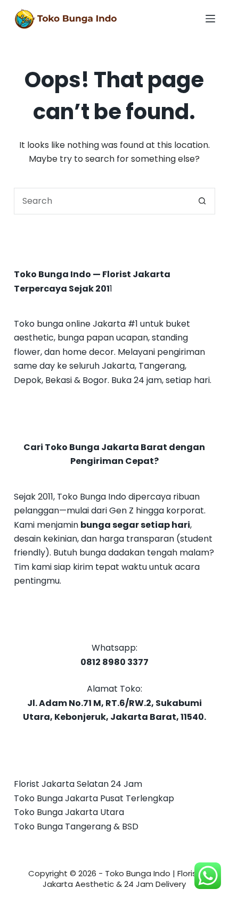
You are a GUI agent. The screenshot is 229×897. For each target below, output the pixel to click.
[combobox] (101, 201)
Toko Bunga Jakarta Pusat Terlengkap (94, 798)
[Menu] (210, 18)
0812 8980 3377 (114, 662)
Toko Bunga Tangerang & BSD (76, 826)
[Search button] (202, 201)
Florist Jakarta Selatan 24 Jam (78, 784)
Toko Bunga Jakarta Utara (69, 812)
